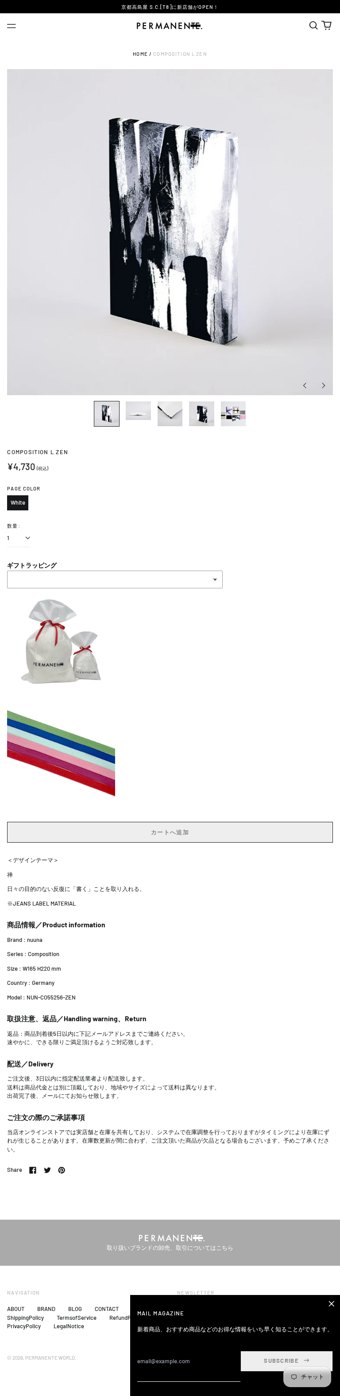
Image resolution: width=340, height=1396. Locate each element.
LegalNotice (69, 1326)
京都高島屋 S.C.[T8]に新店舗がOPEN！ (170, 7)
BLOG (75, 1308)
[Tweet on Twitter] (47, 1170)
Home (140, 54)
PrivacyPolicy (24, 1326)
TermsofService (77, 1317)
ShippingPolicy (25, 1317)
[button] (313, 25)
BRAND (46, 1308)
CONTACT (107, 1308)
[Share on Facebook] (32, 1170)
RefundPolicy (126, 1317)
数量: (13, 526)
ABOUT (15, 1308)
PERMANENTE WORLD (50, 1358)
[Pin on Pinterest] (61, 1170)
